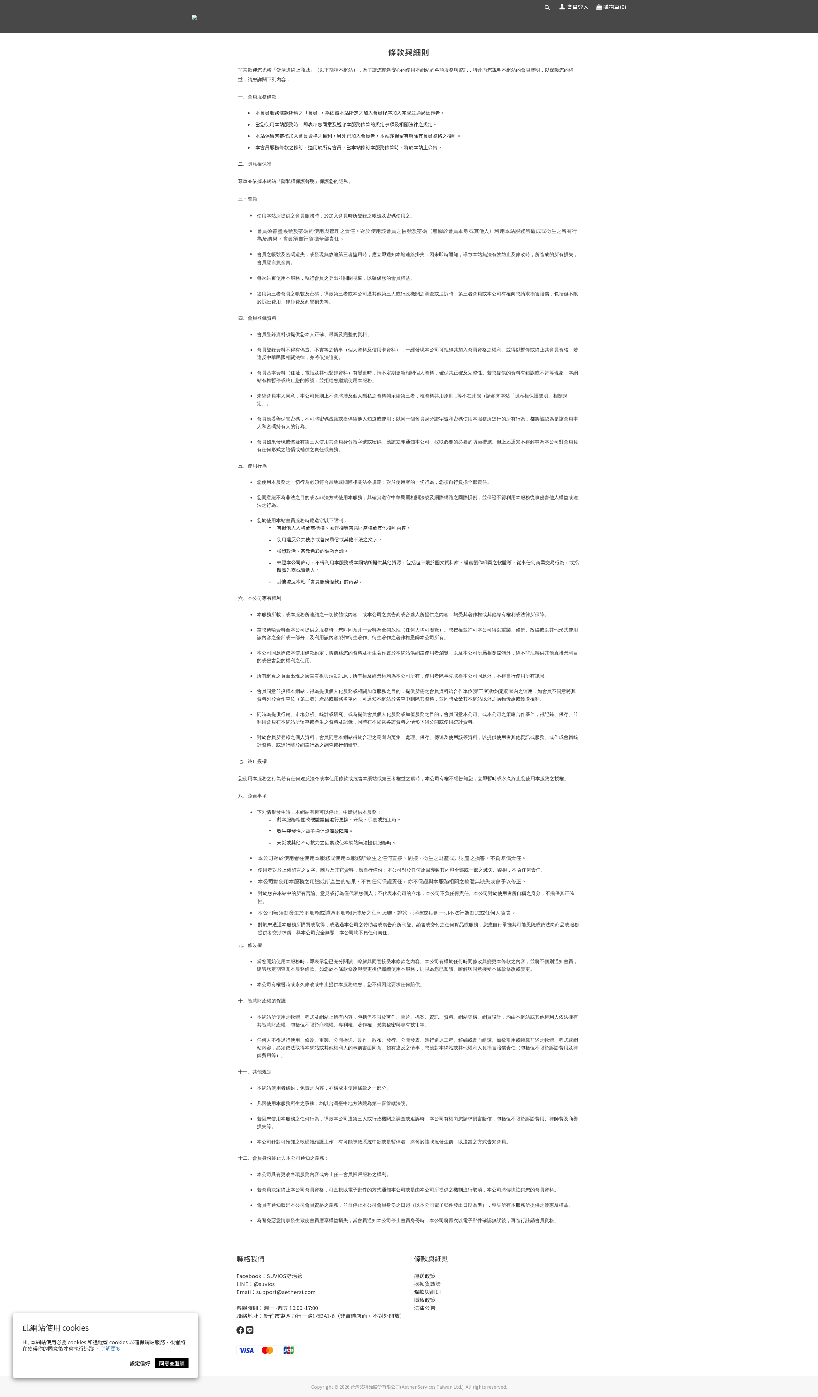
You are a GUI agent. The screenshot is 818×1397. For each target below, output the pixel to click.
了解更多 (110, 1348)
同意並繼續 (172, 1363)
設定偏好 (140, 1363)
